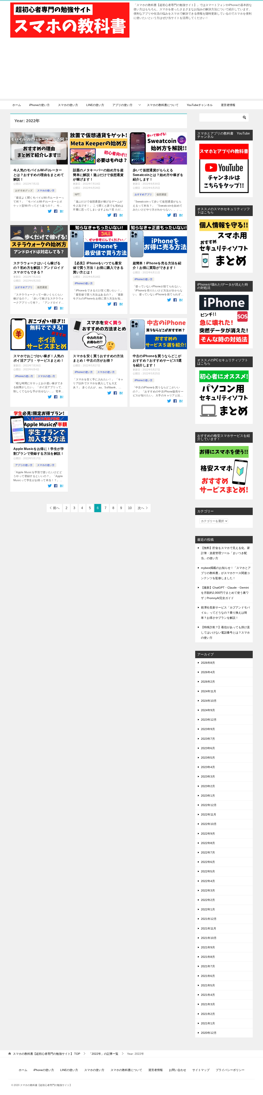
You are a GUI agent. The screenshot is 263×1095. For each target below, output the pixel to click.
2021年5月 (208, 985)
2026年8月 (208, 662)
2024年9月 (208, 710)
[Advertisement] (131, 70)
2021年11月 (208, 928)
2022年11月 (208, 814)
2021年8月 (208, 956)
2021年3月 (208, 1004)
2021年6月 (208, 976)
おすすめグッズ (23, 190)
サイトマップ (201, 1070)
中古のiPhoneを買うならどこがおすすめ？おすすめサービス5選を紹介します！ (157, 360)
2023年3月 (208, 776)
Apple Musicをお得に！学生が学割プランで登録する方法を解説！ (38, 451)
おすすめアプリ (143, 194)
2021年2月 (208, 1014)
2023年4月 (208, 767)
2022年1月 (208, 909)
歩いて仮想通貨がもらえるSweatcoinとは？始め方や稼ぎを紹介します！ (158, 174)
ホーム (16, 105)
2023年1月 (208, 795)
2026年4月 (208, 672)
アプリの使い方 (122, 105)
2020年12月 (209, 1032)
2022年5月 (208, 871)
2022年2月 (208, 900)
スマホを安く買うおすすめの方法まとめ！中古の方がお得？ (98, 358)
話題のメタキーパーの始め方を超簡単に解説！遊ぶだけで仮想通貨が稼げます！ (98, 174)
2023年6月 (208, 748)
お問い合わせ (177, 1070)
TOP (46, 1053)
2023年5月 (208, 757)
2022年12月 (209, 805)
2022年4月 (208, 881)
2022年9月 (208, 833)
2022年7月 (208, 852)
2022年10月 (209, 824)
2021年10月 (209, 938)
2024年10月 (209, 700)
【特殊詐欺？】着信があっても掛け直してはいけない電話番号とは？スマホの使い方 (225, 632)
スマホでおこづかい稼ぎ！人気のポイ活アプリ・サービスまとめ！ (38, 358)
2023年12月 (209, 719)
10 (130, 508)
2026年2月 (208, 681)
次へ (141, 508)
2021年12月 (209, 918)
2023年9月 (208, 729)
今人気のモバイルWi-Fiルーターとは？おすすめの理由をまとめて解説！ (38, 174)
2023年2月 (208, 786)
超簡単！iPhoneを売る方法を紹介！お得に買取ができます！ (157, 265)
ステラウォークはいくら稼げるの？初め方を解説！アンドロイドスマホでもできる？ (38, 267)
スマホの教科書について (163, 105)
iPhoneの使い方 (39, 105)
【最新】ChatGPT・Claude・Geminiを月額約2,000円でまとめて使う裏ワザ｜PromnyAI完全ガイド (225, 592)
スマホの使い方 (68, 105)
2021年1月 (208, 1023)
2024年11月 (208, 691)
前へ (56, 508)
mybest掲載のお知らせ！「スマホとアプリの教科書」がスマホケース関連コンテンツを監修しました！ (226, 573)
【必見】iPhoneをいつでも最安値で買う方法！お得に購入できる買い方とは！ (98, 267)
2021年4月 (208, 994)
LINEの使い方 (95, 105)
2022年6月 (208, 862)
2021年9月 (208, 947)
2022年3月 (208, 890)
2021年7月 (208, 966)
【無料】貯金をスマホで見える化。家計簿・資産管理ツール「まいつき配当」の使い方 (225, 553)
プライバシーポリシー (230, 1070)
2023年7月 (208, 738)
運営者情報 (228, 105)
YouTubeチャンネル (200, 105)
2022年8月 (208, 843)
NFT (77, 194)
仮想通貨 (161, 194)
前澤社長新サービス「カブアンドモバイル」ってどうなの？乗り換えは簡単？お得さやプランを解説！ (225, 612)
